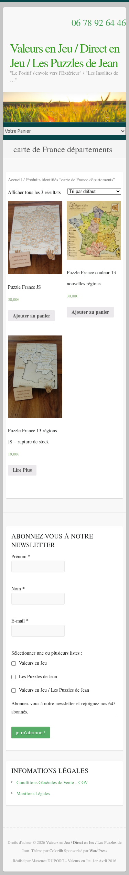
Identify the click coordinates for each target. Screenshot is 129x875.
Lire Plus (22, 469)
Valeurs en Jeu (32, 663)
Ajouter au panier (31, 315)
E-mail (20, 620)
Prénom (20, 556)
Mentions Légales (33, 793)
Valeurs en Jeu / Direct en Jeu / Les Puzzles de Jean (64, 55)
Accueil (15, 179)
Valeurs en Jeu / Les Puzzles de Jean (53, 690)
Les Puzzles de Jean (37, 676)
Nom (18, 588)
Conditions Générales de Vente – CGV (52, 782)
